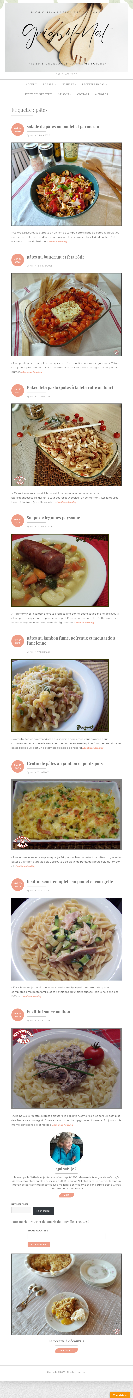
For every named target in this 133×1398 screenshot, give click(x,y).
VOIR (66, 1195)
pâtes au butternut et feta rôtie (56, 257)
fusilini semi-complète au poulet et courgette (70, 881)
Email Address (38, 1230)
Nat (31, 135)
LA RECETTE (66, 1350)
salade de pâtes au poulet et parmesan (63, 126)
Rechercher (20, 1204)
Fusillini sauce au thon (48, 1011)
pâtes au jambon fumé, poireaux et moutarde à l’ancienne (71, 640)
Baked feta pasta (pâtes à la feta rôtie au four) (70, 387)
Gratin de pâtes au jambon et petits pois (65, 763)
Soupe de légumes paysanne (53, 517)
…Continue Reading (56, 241)
